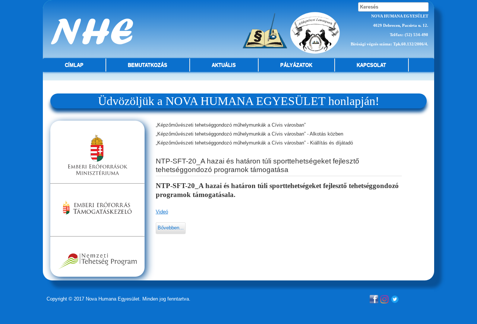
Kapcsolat (371, 65)
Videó (162, 212)
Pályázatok (296, 65)
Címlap (74, 65)
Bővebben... (171, 228)
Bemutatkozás (147, 65)
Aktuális (224, 65)
